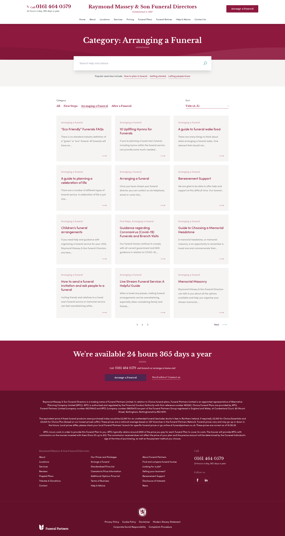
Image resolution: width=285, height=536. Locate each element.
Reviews (43, 471)
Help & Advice (183, 19)
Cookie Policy (129, 521)
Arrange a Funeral (125, 377)
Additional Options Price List (105, 476)
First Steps (70, 105)
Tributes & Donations (50, 480)
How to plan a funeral (135, 76)
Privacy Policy (112, 521)
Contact (43, 485)
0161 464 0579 (53, 7)
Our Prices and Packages (104, 457)
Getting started (158, 76)
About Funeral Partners (154, 457)
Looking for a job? (151, 466)
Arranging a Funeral (94, 105)
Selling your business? (153, 471)
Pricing (130, 19)
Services (118, 19)
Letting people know (179, 76)
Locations (105, 19)
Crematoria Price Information (106, 471)
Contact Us (200, 19)
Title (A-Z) (192, 105)
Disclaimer (144, 521)
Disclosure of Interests (153, 480)
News (145, 485)
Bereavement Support (153, 476)
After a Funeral (121, 105)
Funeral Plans (145, 19)
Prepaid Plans (46, 476)
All (58, 105)
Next (217, 324)
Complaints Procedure (160, 526)
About (93, 19)
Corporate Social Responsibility (129, 526)
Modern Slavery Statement (166, 521)
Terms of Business (100, 480)
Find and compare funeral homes (159, 461)
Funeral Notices (164, 19)
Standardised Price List (102, 466)
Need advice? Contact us (166, 377)
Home (82, 19)
